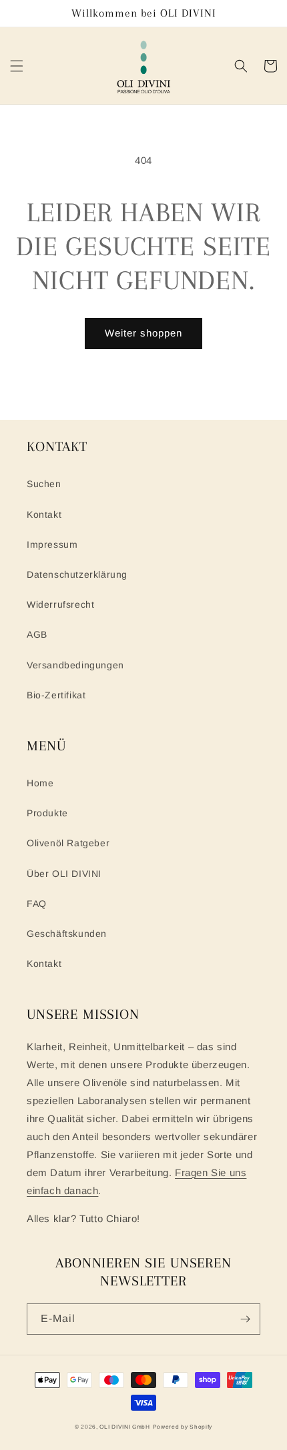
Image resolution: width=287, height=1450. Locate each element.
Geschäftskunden (67, 933)
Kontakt (44, 514)
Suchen (44, 483)
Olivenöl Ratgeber (68, 843)
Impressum (52, 544)
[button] (16, 66)
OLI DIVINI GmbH (124, 1426)
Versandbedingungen (75, 665)
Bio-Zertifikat (56, 695)
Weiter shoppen (143, 333)
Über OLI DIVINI (64, 873)
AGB (37, 634)
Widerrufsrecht (60, 604)
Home (40, 783)
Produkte (47, 813)
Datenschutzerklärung (77, 574)
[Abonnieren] (245, 1319)
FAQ (37, 903)
